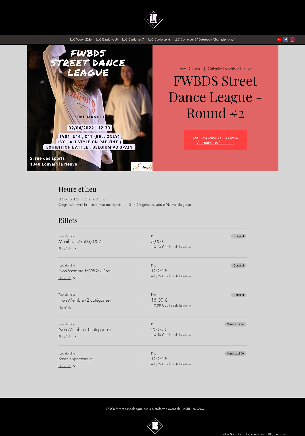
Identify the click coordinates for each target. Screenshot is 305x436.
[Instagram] (292, 39)
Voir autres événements (215, 142)
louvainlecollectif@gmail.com (266, 434)
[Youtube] (279, 39)
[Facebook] (285, 39)
